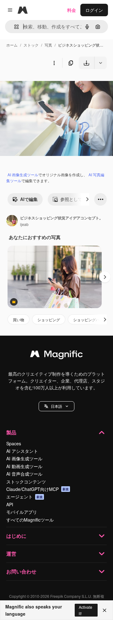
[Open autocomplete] (14, 26)
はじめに (16, 535)
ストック (31, 45)
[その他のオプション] (54, 63)
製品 (11, 432)
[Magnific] (56, 355)
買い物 (18, 319)
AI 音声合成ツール (24, 474)
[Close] (104, 610)
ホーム (12, 45)
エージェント (24, 496)
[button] (56, 406)
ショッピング (48, 319)
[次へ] (87, 199)
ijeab (24, 224)
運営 (11, 553)
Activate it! (85, 610)
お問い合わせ (21, 571)
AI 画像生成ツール (23, 174)
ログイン (94, 10)
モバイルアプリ (21, 512)
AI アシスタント (22, 451)
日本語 (56, 406)
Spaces (13, 443)
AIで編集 (29, 199)
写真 (48, 45)
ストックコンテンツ (26, 481)
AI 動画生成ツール (24, 466)
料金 (71, 10)
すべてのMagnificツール (30, 520)
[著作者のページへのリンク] (12, 221)
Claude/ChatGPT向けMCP (37, 489)
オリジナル (43, 83)
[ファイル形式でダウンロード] (100, 63)
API (9, 504)
